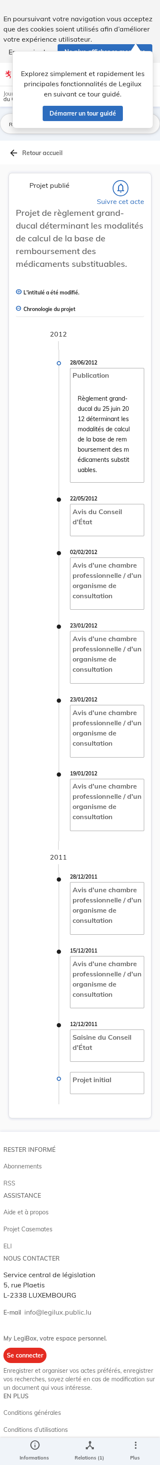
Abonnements (22, 1166)
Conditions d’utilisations (35, 1430)
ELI (7, 1246)
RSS (9, 1183)
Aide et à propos (26, 1212)
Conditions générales (32, 1413)
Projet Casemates (27, 1229)
